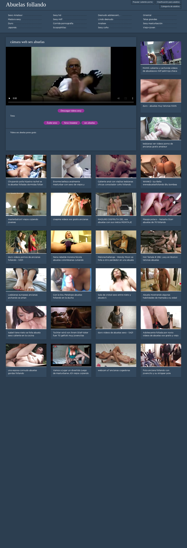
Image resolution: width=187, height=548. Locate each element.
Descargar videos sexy (71, 110)
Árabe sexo (52, 123)
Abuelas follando (26, 4)
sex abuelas (89, 123)
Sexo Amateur (70, 123)
